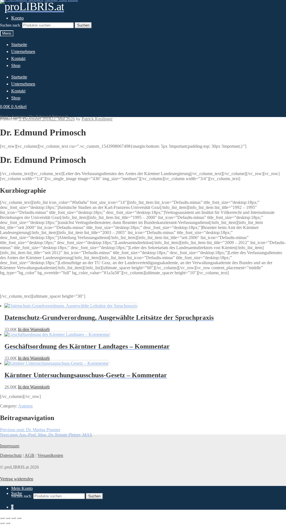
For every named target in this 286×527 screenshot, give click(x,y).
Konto (17, 18)
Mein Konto (22, 488)
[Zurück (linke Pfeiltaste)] (2, 523)
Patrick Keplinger (97, 118)
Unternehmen (23, 51)
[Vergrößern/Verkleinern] (2, 518)
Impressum (9, 445)
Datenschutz (11, 455)
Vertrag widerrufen (16, 478)
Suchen (83, 25)
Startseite (19, 44)
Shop (15, 65)
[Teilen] (13, 518)
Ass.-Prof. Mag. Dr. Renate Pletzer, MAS (46, 434)
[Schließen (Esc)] (19, 518)
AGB (29, 455)
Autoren (25, 406)
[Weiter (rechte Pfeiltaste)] (8, 523)
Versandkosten (50, 455)
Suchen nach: (10, 25)
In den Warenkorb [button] (34, 329)
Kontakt (18, 58)
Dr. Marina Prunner (30, 429)
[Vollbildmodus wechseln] (8, 518)
